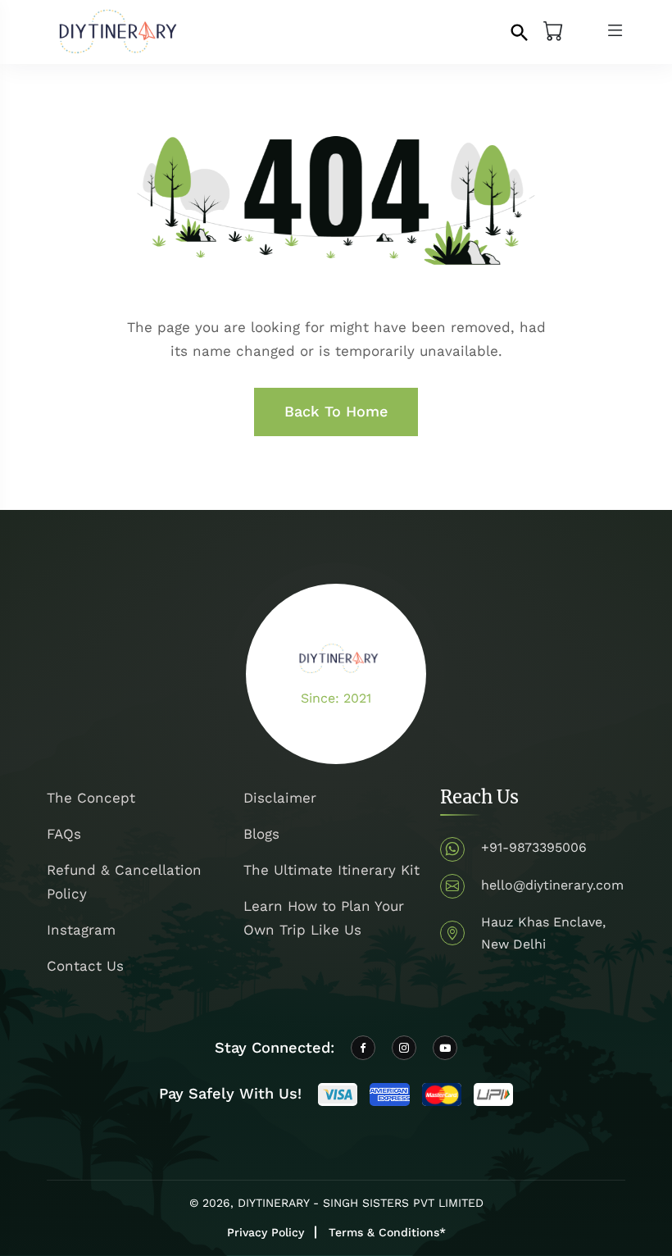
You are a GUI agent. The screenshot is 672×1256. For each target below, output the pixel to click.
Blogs (261, 834)
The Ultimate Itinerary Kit (331, 870)
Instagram (81, 930)
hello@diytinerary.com (552, 885)
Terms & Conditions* (387, 1232)
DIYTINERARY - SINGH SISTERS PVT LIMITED (361, 1202)
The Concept (91, 798)
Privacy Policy (265, 1232)
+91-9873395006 (534, 847)
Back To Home (336, 411)
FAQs (64, 834)
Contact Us (85, 966)
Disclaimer (279, 798)
